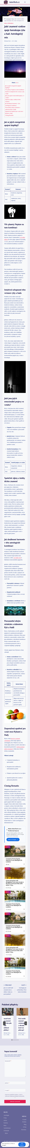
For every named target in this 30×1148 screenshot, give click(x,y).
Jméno (7, 1083)
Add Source (22, 1144)
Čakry (5, 1118)
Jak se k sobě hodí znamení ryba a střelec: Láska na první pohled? (8, 990)
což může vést (17, 557)
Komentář (8, 1061)
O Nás (24, 1127)
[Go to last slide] (4, 1023)
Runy (5, 1125)
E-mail (7, 1090)
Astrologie (6, 1115)
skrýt (17, 82)
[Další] (25, 1023)
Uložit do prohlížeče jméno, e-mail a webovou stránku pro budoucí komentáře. (15, 1095)
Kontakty (23, 1129)
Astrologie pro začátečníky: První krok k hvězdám (21, 989)
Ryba (5, 23)
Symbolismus (6, 1128)
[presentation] (7, 1012)
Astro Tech (8, 41)
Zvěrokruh (10, 23)
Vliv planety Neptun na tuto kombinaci (14, 89)
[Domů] (4, 18)
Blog (25, 1124)
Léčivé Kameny (6, 1122)
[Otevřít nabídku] (24, 2)
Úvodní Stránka (24, 1121)
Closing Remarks (9, 115)
